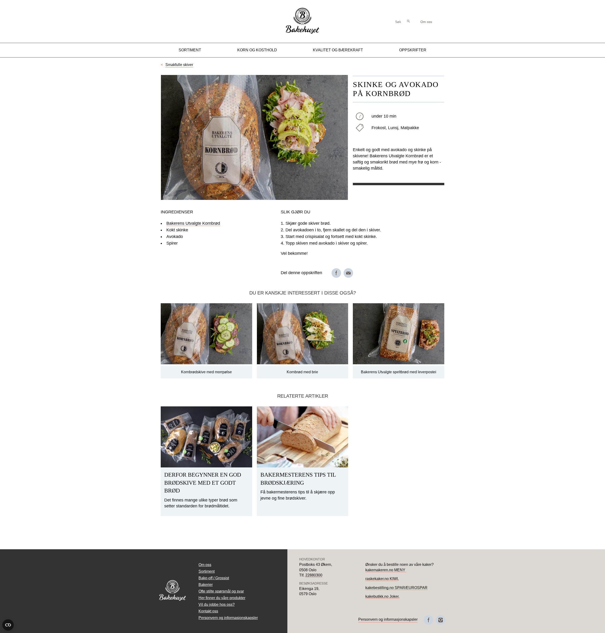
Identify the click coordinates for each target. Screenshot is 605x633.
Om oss (426, 22)
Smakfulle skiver (179, 65)
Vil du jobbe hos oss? (217, 604)
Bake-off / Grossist (214, 578)
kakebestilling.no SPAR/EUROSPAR (396, 588)
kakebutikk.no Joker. (382, 596)
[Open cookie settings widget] (8, 625)
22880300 (313, 575)
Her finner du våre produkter (222, 598)
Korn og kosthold (257, 50)
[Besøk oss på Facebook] (428, 620)
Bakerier (206, 585)
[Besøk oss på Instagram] (440, 620)
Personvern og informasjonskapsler (228, 618)
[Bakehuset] (302, 33)
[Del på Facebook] (336, 273)
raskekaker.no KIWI (381, 579)
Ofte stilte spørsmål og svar (221, 591)
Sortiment (190, 50)
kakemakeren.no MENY (385, 570)
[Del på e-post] (348, 273)
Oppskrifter (412, 50)
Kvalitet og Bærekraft (338, 50)
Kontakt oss (208, 611)
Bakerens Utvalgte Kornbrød (193, 223)
